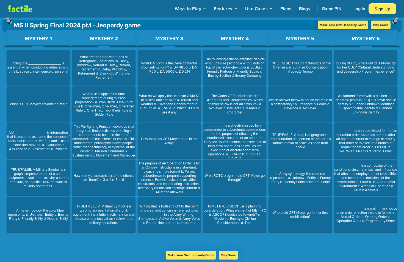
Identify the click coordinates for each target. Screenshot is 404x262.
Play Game (381, 24)
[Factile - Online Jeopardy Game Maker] (20, 8)
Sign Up (382, 9)
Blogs (304, 8)
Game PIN (332, 8)
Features (223, 8)
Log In (359, 8)
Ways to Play (188, 8)
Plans (285, 8)
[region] (202, 134)
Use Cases (256, 8)
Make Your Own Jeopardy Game (343, 24)
